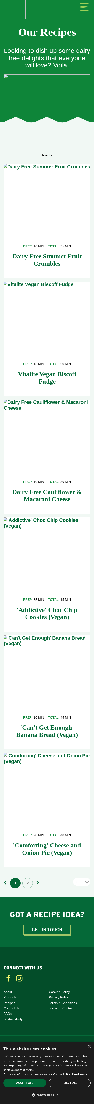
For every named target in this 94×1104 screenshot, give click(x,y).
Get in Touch (47, 929)
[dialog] (47, 1073)
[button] (47, 1095)
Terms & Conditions (63, 1003)
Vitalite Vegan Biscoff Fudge (47, 378)
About (8, 992)
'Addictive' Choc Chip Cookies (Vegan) (47, 613)
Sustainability (13, 1019)
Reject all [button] (70, 1083)
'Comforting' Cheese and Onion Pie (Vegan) (47, 849)
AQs (8, 1013)
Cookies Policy (59, 992)
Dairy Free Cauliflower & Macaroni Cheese (47, 495)
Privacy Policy (59, 997)
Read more (79, 1074)
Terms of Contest (61, 1008)
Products (10, 997)
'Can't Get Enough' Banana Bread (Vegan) (47, 731)
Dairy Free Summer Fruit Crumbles (47, 260)
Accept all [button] (24, 1083)
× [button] (89, 1046)
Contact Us (12, 1008)
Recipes (9, 1003)
